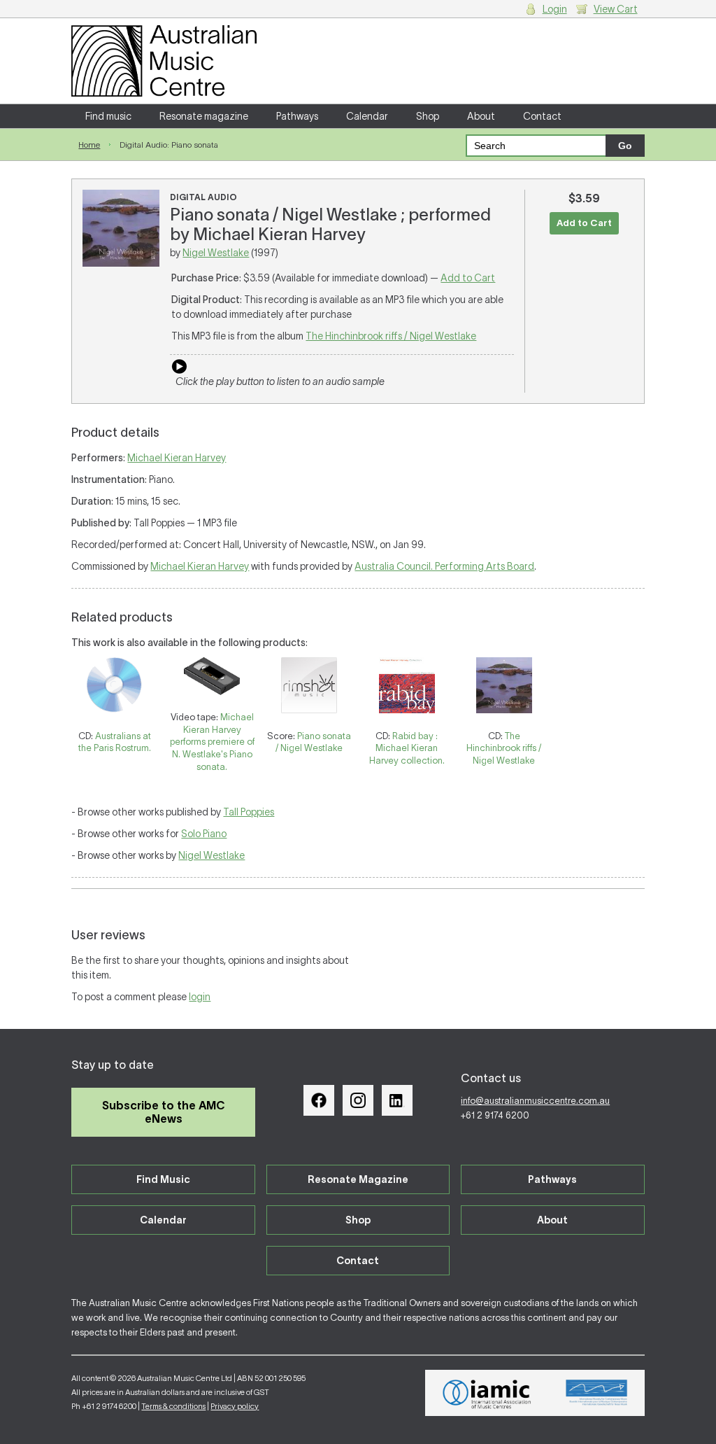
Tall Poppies (248, 812)
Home (89, 144)
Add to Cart (468, 277)
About (481, 116)
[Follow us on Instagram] (358, 1100)
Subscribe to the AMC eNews (163, 1112)
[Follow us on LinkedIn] (397, 1100)
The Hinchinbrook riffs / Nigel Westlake (391, 336)
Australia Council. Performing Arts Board (444, 566)
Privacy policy (234, 1406)
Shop (427, 116)
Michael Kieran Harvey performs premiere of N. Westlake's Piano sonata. (212, 741)
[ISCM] (597, 1392)
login (199, 996)
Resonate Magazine (358, 1179)
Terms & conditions (173, 1406)
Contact (542, 116)
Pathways (297, 116)
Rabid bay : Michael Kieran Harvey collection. (407, 748)
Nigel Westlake (215, 252)
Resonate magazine (203, 116)
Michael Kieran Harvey (176, 457)
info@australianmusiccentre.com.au (535, 1100)
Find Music (163, 1179)
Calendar (367, 116)
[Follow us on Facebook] (318, 1100)
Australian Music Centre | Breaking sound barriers (164, 61)
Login (555, 9)
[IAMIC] (487, 1392)
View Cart (616, 9)
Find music (108, 116)
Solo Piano (204, 833)
